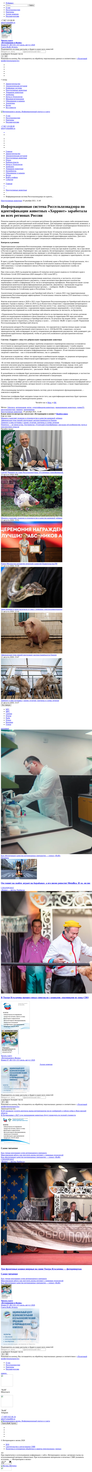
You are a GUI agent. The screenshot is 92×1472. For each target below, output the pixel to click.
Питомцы (5, 858)
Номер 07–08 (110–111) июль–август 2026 (18, 45)
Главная (9, 184)
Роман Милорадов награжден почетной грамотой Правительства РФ (29, 564)
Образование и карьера (15, 101)
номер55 (80, 407)
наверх (4, 1373)
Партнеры (10, 12)
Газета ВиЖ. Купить (9, 47)
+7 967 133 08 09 (7, 126)
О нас (8, 8)
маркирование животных (65, 407)
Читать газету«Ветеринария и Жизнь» (11, 41)
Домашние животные (14, 92)
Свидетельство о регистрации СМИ (20, 1447)
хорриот (19, 410)
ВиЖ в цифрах (12, 177)
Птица (8, 160)
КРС (7, 709)
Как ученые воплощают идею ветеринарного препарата (24, 1153)
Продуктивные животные (16, 90)
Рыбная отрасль (12, 162)
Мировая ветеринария (15, 99)
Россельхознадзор (13, 10)
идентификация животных (44, 407)
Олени (8, 724)
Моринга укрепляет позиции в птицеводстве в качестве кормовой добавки (31, 418)
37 (3, 1102)
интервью (5, 728)
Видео (8, 105)
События (9, 180)
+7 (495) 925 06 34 (8, 1417)
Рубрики (10, 3)
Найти (31, 5)
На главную (6, 705)
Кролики (9, 722)
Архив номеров (12, 14)
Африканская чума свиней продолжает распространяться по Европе (29, 420)
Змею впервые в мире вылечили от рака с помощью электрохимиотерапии (31, 609)
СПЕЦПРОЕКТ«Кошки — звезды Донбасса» (13, 889)
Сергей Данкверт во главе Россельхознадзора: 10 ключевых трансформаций (32, 472)
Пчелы (8, 716)
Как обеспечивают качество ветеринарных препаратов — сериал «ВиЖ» (31, 856)
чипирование (29, 410)
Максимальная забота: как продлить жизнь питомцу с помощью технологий (32, 1155)
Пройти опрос (62, 414)
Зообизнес (10, 95)
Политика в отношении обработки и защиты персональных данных (33, 1449)
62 (6, 56)
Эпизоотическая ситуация (16, 86)
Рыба (8, 718)
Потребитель (11, 171)
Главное (9, 151)
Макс (49, 403)
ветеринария (21, 407)
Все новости (11, 107)
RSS (7, 1444)
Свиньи (9, 714)
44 (7, 1102)
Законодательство (13, 84)
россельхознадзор (8, 410)
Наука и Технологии (14, 97)
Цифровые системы (14, 88)
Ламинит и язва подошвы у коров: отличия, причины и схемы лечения (30, 422)
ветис (29, 407)
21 (3, 1354)
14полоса (11, 407)
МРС (8, 711)
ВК (55, 403)
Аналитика (10, 103)
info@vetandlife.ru (8, 22)
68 (7, 1354)
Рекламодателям (12, 16)
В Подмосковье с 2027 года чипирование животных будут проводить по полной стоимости (38, 1115)
